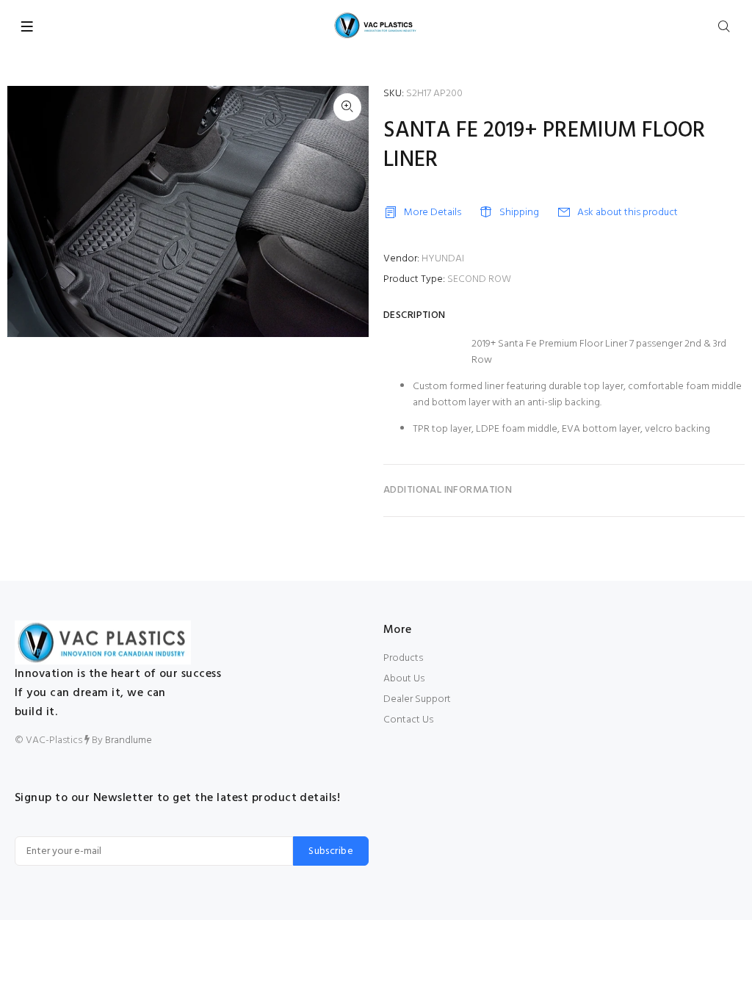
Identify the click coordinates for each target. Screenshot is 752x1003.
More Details (432, 212)
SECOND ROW (479, 279)
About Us (403, 678)
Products (403, 658)
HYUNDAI (443, 258)
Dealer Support (417, 699)
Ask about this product (627, 212)
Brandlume (128, 740)
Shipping (519, 212)
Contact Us (408, 719)
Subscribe (330, 851)
